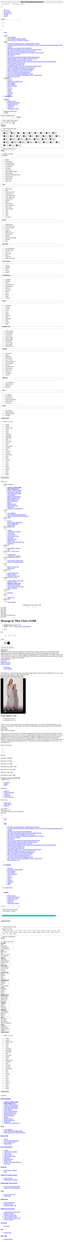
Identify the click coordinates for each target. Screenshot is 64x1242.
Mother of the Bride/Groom (13, 175)
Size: (2, 632)
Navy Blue (9, 441)
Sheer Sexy (9, 207)
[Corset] (6, 963)
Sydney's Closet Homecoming (15, 562)
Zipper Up (8, 256)
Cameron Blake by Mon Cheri (15, 580)
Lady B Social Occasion (13, 585)
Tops (7, 213)
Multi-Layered (9, 232)
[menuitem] (33, 10)
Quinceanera (9, 178)
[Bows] (4, 984)
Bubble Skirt (9, 224)
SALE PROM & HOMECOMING (16, 514)
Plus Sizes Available (11, 237)
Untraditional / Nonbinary (14, 556)
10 (48, 133)
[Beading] (4, 983)
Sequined (8, 318)
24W (53, 139)
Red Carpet (9, 180)
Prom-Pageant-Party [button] (6, 1147)
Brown (7, 468)
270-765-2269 (5, 4)
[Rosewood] (8, 643)
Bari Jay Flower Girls (13, 566)
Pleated (8, 236)
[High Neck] (5, 1007)
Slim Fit (8, 387)
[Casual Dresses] (7, 947)
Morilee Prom (11, 540)
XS (46, 142)
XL (12, 145)
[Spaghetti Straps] (5, 1029)
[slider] (57, 915)
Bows (7, 283)
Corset (7, 229)
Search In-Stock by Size (9, 128)
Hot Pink (8, 451)
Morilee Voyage (11, 504)
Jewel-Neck (9, 358)
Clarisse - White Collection (14, 490)
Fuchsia (8, 453)
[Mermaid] (5, 1014)
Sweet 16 (8, 181)
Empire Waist (9, 384)
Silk (7, 320)
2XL (19, 145)
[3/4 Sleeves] (6, 1020)
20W (37, 139)
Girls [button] (2, 1191)
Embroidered (9, 286)
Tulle (7, 323)
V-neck (8, 375)
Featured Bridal (11, 602)
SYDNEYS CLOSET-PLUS (15, 508)
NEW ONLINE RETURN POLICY (32, 2)
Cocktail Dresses (10, 164)
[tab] (33, 496)
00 (13, 133)
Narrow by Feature (8, 153)
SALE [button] (5, 510)
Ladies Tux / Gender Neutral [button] (11, 551)
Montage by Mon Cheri (14, 583)
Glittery (8, 265)
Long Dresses (9, 198)
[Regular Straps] (5, 1027)
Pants (7, 202)
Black (7, 469)
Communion (9, 166)
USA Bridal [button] (7, 865)
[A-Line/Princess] (5, 1011)
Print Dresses (9, 203)
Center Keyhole (10, 227)
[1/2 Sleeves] (6, 1019)
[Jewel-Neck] (5, 1008)
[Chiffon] (4, 990)
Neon (7, 269)
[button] (5, 32)
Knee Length (9, 339)
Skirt (7, 210)
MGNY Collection (12, 588)
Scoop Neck (9, 368)
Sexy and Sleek (10, 205)
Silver (7, 473)
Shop (5, 819)
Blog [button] (5, 823)
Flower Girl (9, 170)
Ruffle (7, 294)
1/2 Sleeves (9, 394)
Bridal (7, 159)
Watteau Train (9, 346)
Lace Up (8, 251)
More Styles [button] (7, 599)
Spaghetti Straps (10, 413)
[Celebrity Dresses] (6, 961)
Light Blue (8, 436)
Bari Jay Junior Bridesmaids (14, 522)
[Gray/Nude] (5, 643)
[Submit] (19, 19)
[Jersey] (4, 993)
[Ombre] (3, 978)
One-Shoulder (9, 363)
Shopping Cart (8, 13)
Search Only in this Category (10, 120)
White (7, 474)
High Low (8, 231)
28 (52, 136)
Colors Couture (11, 534)
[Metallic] (3, 975)
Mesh (7, 313)
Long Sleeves (9, 398)
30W (22, 142)
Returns (6, 784)
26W (6, 142)
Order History (7, 804)
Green (7, 429)
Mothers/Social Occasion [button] (7, 1208)
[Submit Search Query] (19, 906)
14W (13, 139)
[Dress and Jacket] (5, 955)
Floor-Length (9, 337)
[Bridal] (7, 944)
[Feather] (4, 992)
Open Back (9, 234)
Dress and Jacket (10, 192)
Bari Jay (9, 521)
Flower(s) (8, 289)
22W (45, 139)
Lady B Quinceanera (12, 573)
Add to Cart (4, 650)
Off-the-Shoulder (10, 361)
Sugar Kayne (10, 568)
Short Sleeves (9, 401)
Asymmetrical (9, 332)
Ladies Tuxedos (11, 554)
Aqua (7, 433)
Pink (7, 449)
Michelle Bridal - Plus (13, 499)
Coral (7, 461)
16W (21, 139)
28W (14, 142)
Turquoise (8, 434)
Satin (7, 317)
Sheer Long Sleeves (11, 399)
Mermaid (8, 385)
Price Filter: (6, 122)
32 (6, 139)
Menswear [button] (7, 545)
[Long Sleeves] (6, 1021)
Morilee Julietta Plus (12, 505)
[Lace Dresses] (5, 956)
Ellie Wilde (10, 537)
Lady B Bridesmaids (12, 524)
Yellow (8, 424)
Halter (7, 355)
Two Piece (8, 217)
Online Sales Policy (6, 662)
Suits (8, 549)
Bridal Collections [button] (6, 1098)
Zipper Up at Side (10, 258)
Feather (8, 288)
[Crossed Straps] (5, 968)
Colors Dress (10, 533)
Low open (8, 253)
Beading (8, 281)
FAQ (5, 785)
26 (45, 136)
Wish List (6, 10)
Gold (7, 466)
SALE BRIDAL (11, 513)
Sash (7, 296)
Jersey (7, 310)
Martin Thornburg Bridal (13, 496)
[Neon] (3, 977)
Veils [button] (5, 594)
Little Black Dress (10, 195)
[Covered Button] (5, 967)
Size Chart (3, 661)
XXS (38, 142)
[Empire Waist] (5, 1013)
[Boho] (5, 953)
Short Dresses (9, 208)
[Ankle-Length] (4, 996)
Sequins (8, 298)
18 (19, 136)
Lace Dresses (9, 193)
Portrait (8, 365)
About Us (6, 791)
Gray (7, 471)
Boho (7, 190)
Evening (8, 168)
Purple (7, 443)
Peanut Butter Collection (13, 548)
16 (13, 136)
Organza (8, 315)
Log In (6, 16)
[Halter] (5, 1005)
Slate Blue (8, 438)
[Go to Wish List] (3, 6)
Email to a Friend (5, 664)
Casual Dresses (10, 163)
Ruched (8, 239)
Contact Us (7, 782)
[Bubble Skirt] (6, 959)
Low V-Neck (9, 360)
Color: (2, 639)
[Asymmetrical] (4, 998)
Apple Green (9, 428)
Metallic (8, 267)
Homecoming (9, 173)
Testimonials (7, 795)
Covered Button (10, 248)
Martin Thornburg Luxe (13, 498)
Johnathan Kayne (11, 539)
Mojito (7, 426)
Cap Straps (8, 410)
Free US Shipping (9, 797)
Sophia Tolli (10, 507)
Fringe (7, 291)
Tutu (7, 215)
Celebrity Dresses (10, 226)
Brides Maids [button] (4, 1136)
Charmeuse (9, 305)
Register (6, 14)
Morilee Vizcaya (11, 574)
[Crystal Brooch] (4, 986)
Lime (7, 431)
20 (25, 136)
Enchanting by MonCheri (14, 492)
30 (58, 136)
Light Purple (9, 446)
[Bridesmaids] (7, 946)
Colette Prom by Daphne (13, 531)
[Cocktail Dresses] (7, 949)
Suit (7, 212)
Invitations (10, 593)
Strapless (8, 371)
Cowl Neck (9, 353)
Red (7, 458)
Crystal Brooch (10, 284)
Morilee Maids (11, 525)
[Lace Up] (5, 969)
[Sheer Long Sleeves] (6, 1023)
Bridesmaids (9, 161)
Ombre (7, 270)
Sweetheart (9, 373)
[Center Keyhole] (6, 962)
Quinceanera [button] (4, 1199)
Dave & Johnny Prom (13, 536)
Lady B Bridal (11, 495)
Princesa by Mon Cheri (13, 576)
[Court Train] (4, 1001)
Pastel (7, 272)
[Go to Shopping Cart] (1, 6)
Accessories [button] (4, 1223)
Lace (7, 293)
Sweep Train (9, 342)
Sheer (7, 255)
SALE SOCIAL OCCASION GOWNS (18, 516)
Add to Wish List (5, 659)
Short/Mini (8, 341)
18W (29, 139)
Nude (7, 464)
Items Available (8, 668)
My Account (7, 11)
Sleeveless (8, 403)
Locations (6, 794)
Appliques (8, 279)
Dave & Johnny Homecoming (15, 560)
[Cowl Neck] (5, 1004)
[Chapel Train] (4, 999)
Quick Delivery (26, 626)
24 (39, 136)
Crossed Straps (10, 250)
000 (6, 133)
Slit (6, 241)
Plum (7, 456)
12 (55, 133)
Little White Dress (10, 197)
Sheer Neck (9, 370)
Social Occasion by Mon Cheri (15, 586)
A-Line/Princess (10, 382)
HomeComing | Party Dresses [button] (9, 1183)
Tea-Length (9, 344)
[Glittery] (3, 974)
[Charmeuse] (4, 989)
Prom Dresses (9, 176)
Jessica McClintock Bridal (14, 493)
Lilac (7, 444)
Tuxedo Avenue (8, 887)
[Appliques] (4, 981)
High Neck (9, 356)
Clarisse (9, 530)
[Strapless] (5, 1030)
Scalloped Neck (10, 366)
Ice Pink (8, 448)
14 (6, 136)
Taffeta (7, 322)
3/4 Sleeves (9, 396)
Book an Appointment (18, 4)
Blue (7, 439)
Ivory (7, 463)
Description (7, 667)
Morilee (9, 502)
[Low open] (5, 971)
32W (30, 142)
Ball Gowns (9, 188)
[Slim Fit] (5, 1015)
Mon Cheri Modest (12, 501)
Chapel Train (9, 334)
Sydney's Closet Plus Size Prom (15, 542)
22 (32, 136)
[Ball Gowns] (5, 952)
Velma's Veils (10, 597)
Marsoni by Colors (12, 582)
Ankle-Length (9, 331)
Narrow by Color (7, 421)
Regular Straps (9, 412)
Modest (8, 200)
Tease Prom (10, 543)
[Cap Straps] (5, 1026)
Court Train (9, 336)
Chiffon (8, 307)
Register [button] (6, 892)
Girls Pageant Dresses (11, 171)
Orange (8, 459)
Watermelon (9, 454)
